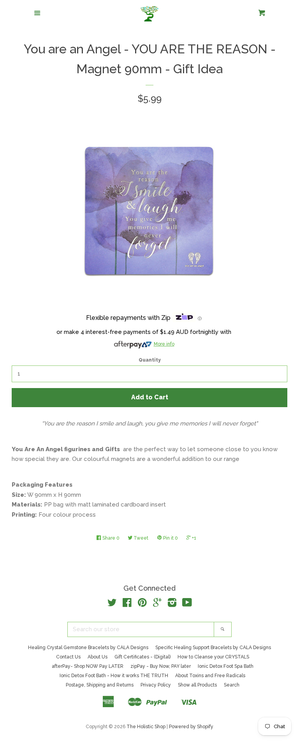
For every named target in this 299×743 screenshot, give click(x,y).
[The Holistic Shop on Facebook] (127, 604)
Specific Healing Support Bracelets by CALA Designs (213, 647)
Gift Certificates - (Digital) (142, 657)
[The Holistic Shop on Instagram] (172, 604)
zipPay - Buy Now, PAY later (160, 666)
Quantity (150, 360)
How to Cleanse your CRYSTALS (213, 657)
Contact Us (68, 657)
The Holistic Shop (146, 726)
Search (231, 685)
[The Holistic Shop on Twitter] (112, 604)
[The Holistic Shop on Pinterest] (142, 604)
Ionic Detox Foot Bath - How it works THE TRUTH (114, 675)
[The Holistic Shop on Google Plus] (157, 604)
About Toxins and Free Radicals (210, 675)
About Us (97, 657)
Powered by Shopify (191, 726)
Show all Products (197, 685)
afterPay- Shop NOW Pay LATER (87, 666)
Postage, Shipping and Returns (100, 685)
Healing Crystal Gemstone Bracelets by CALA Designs (88, 647)
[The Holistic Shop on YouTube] (187, 604)
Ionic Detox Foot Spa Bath (225, 666)
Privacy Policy (156, 685)
